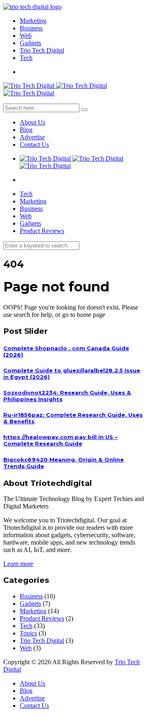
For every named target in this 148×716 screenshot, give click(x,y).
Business (31, 28)
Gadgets (30, 42)
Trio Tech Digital (42, 50)
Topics (28, 633)
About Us (32, 122)
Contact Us (34, 144)
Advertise (32, 137)
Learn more (18, 563)
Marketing (33, 20)
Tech (26, 57)
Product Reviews (42, 230)
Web (26, 35)
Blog (26, 129)
